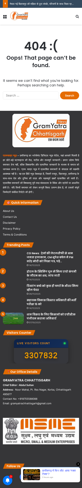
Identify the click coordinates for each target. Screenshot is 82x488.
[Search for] (77, 17)
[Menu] (5, 17)
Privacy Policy (11, 228)
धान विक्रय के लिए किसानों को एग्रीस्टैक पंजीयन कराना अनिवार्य (51, 316)
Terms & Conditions (15, 234)
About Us (8, 210)
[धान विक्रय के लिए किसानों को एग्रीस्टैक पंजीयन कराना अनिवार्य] (13, 318)
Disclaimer (9, 222)
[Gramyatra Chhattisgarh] (19, 16)
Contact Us (10, 216)
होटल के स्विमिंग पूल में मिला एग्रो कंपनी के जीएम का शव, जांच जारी (51, 273)
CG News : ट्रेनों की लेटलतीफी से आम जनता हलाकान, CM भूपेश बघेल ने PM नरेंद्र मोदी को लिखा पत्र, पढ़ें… (50, 257)
